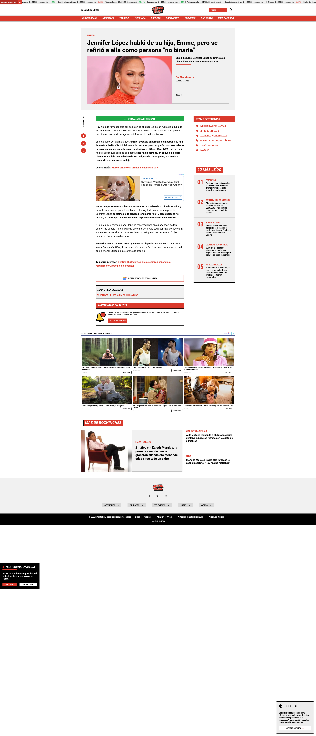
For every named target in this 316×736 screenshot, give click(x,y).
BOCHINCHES (172, 18)
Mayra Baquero (187, 77)
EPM (230, 140)
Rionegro (204, 150)
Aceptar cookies (293, 728)
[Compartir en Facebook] (83, 135)
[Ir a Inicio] (158, 10)
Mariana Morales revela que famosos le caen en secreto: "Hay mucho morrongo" (208, 461)
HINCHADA (140, 18)
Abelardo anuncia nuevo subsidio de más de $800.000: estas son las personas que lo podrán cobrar (216, 208)
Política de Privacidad (142, 517)
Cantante (117, 295)
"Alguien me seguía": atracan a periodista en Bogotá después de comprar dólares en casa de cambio (218, 251)
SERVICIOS (190, 18)
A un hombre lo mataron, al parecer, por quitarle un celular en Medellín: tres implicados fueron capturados (218, 272)
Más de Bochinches (103, 422)
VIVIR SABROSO (226, 18)
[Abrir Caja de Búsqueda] (231, 10)
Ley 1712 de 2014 (158, 521)
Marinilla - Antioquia (210, 140)
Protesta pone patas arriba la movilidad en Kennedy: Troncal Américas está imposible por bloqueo (218, 187)
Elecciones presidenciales (213, 136)
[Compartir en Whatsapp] (83, 150)
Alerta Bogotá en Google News (142, 278)
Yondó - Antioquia (208, 145)
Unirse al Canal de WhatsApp (141, 119)
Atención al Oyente (164, 517)
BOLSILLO (156, 18)
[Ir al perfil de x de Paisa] (157, 496)
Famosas (104, 295)
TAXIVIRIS (124, 18)
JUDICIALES (108, 18)
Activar (9, 584)
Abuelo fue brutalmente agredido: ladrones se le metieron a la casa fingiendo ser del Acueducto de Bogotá (218, 230)
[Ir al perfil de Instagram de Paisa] (166, 496)
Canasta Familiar (9, 2)
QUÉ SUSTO (207, 18)
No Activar (28, 584)
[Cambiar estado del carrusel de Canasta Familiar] (20, 2)
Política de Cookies (294, 722)
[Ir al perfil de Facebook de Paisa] (149, 496)
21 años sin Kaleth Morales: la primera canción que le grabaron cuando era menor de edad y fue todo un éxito (156, 453)
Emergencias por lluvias (212, 126)
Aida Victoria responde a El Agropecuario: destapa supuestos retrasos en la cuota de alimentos (209, 438)
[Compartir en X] (83, 143)
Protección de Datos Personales (190, 517)
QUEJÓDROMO (89, 18)
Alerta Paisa (132, 295)
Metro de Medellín (209, 131)
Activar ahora (117, 320)
